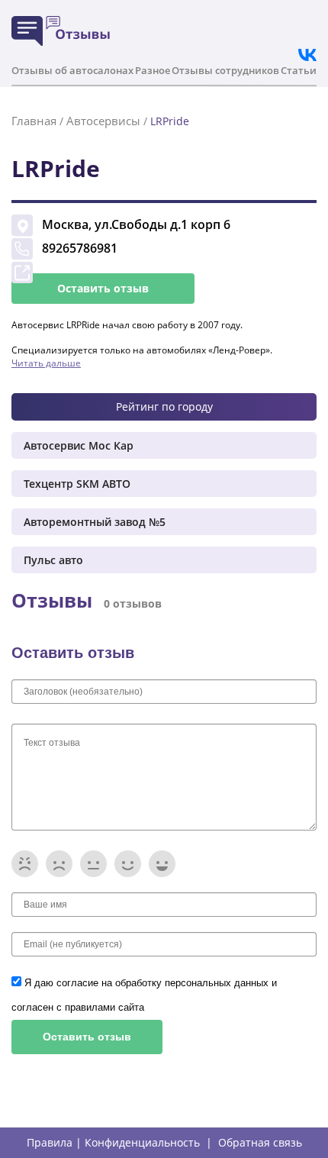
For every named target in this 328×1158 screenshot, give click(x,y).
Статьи (299, 70)
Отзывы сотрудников (225, 70)
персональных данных (218, 983)
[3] (93, 863)
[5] (162, 863)
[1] (24, 863)
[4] (127, 863)
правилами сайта (104, 1007)
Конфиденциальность (142, 1143)
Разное (152, 70)
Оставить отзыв (103, 288)
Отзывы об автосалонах (72, 70)
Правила (49, 1143)
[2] (59, 863)
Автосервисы (103, 120)
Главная (33, 120)
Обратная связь (260, 1143)
